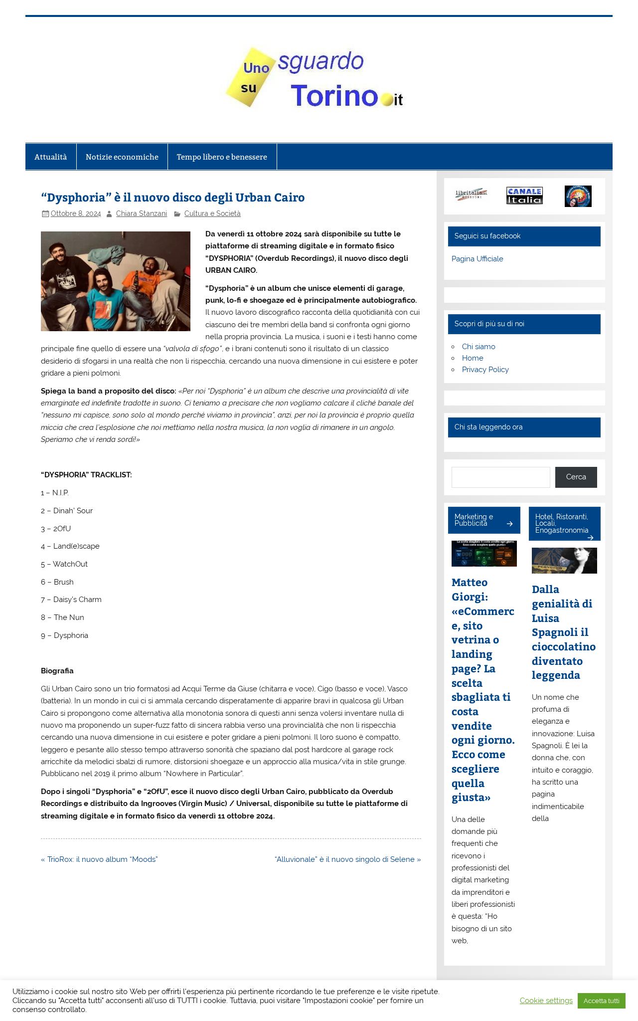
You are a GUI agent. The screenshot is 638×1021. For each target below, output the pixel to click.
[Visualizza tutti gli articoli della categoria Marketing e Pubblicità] (509, 524)
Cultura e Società (212, 213)
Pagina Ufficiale (477, 258)
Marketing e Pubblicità (474, 520)
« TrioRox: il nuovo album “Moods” (99, 859)
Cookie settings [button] (546, 1000)
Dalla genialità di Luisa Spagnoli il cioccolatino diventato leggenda (564, 632)
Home (472, 358)
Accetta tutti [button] (602, 1001)
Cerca (576, 476)
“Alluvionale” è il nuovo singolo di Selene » (348, 859)
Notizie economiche (122, 157)
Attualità (50, 157)
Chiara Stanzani (141, 213)
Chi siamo (478, 346)
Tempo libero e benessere (222, 157)
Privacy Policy (485, 369)
